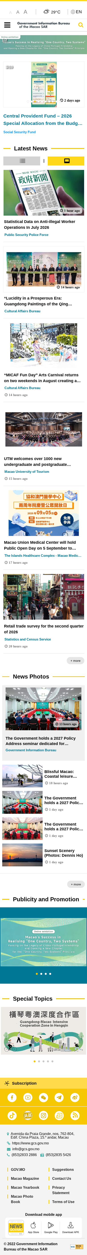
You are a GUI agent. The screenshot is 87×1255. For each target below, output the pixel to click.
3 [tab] (46, 974)
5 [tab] (52, 1061)
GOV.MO (18, 1169)
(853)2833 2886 (24, 1155)
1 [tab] (37, 974)
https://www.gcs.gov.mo (30, 1143)
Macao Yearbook (25, 1187)
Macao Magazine (25, 1178)
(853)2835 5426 (58, 1155)
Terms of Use (63, 1202)
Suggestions (63, 1169)
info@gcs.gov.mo (25, 1149)
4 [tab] (50, 974)
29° (56, 11)
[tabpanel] (43, 942)
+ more (75, 660)
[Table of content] (6, 25)
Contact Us (61, 1178)
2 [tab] (41, 974)
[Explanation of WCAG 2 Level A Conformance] (76, 1247)
